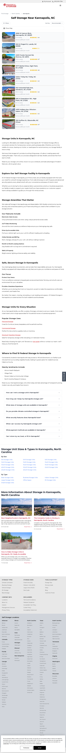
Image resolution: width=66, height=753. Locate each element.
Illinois (16, 620)
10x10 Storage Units (7, 462)
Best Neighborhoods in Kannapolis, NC (15, 518)
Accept (39, 747)
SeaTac (54, 666)
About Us (4, 602)
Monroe (29, 670)
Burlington (29, 625)
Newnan (4, 688)
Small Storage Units (7, 482)
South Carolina (56, 620)
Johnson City (55, 648)
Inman (54, 627)
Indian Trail (29, 658)
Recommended (56, 23)
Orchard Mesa (5, 646)
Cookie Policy (27, 607)
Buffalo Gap (42, 636)
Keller (41, 681)
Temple (3, 699)
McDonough (5, 686)
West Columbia (56, 638)
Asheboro (29, 623)
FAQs (46, 587)
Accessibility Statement (30, 610)
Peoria (16, 627)
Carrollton (4, 666)
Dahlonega (4, 668)
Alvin (41, 625)
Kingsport (54, 650)
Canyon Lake (43, 641)
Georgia (4, 661)
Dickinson (42, 652)
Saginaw (42, 717)
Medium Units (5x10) (29, 585)
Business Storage (7, 585)
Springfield (17, 629)
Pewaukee (54, 680)
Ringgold (4, 693)
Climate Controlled (7, 582)
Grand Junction (5, 644)
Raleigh (29, 672)
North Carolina (16, 13)
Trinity (28, 681)
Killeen (41, 683)
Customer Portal (49, 593)
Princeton (42, 706)
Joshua (41, 679)
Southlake (42, 726)
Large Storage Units (7, 480)
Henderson (29, 654)
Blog (46, 590)
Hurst (41, 674)
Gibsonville (29, 643)
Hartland (54, 678)
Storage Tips (48, 582)
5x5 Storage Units (6, 459)
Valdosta (4, 702)
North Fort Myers (6, 658)
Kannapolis (29, 661)
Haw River (29, 652)
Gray (53, 644)
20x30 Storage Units (7, 470)
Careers (4, 605)
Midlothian (42, 697)
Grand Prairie (43, 663)
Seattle (54, 668)
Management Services (8, 607)
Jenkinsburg (5, 677)
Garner (29, 641)
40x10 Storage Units (7, 467)
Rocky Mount (30, 674)
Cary (28, 627)
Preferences (26, 747)
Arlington (42, 627)
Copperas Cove (43, 645)
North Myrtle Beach (56, 634)
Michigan (17, 642)
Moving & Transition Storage (11, 335)
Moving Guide (49, 585)
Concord (17, 658)
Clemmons (29, 632)
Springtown (42, 730)
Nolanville (42, 701)
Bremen (4, 664)
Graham (29, 647)
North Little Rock (6, 634)
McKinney (42, 694)
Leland (28, 665)
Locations (4, 600)
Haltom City (42, 667)
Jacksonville (4, 627)
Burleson (42, 638)
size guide (36, 341)
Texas (41, 620)
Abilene (41, 623)
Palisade (4, 648)
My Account (47, 1)
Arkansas (4, 620)
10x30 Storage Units (51, 465)
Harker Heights (43, 670)
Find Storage (4, 13)
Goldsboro (29, 645)
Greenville (29, 650)
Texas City (42, 735)
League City (42, 690)
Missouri (17, 648)
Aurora (16, 623)
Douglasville (5, 673)
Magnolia (42, 692)
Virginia (54, 656)
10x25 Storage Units (7, 465)
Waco (3, 706)
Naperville (17, 625)
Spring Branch (43, 728)
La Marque (42, 685)
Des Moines (17, 635)
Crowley (42, 647)
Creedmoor (29, 634)
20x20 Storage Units (29, 467)
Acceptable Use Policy (30, 605)
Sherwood (4, 636)
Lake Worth (42, 688)
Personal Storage (7, 321)
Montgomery (43, 699)
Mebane (29, 667)
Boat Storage (5, 593)
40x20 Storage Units (29, 470)
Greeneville (54, 646)
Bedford (41, 632)
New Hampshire (19, 656)
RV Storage (5, 590)
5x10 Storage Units (29, 459)
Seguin (41, 723)
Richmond (54, 658)
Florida (4, 651)
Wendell (29, 685)
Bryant (3, 625)
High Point (29, 656)
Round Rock (42, 712)
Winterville (29, 692)
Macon (3, 684)
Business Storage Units (30, 477)
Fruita (3, 642)
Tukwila (54, 670)
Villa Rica (4, 704)
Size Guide (26, 590)
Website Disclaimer (29, 602)
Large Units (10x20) (29, 587)
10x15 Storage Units (29, 462)
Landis (28, 663)
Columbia (17, 650)
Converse (42, 643)
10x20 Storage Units (51, 462)
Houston (42, 672)
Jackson (4, 675)
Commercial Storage (8, 328)
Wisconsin (55, 673)
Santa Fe (42, 721)
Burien (54, 664)
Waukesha (54, 682)
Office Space (27, 480)
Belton (41, 634)
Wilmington (30, 688)
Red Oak (42, 708)
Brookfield (54, 676)
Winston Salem (30, 690)
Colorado (4, 639)
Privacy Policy (6, 610)
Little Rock (4, 629)
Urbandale (17, 637)
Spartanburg (55, 636)
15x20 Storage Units (29, 465)
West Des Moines (18, 639)
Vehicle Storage (6, 587)
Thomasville (30, 679)
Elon (28, 638)
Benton (3, 623)
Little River (54, 632)
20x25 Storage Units (51, 467)
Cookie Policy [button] (6, 743)
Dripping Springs (44, 654)
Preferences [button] (38, 743)
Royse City (42, 714)
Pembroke (17, 660)
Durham (29, 636)
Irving (41, 676)
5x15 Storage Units (51, 459)
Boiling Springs (55, 623)
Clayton (29, 629)
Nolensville (54, 653)
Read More (27, 526)
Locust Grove (5, 682)
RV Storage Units (50, 480)
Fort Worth (42, 658)
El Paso (41, 656)
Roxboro (29, 676)
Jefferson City (18, 652)
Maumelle (4, 632)
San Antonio (43, 719)
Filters (7, 23)
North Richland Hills (44, 703)
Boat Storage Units (7, 477)
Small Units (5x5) (28, 582)
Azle (41, 629)
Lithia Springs (5, 679)
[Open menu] (61, 5)
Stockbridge (4, 695)
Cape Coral (4, 654)
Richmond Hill (5, 690)
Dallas (3, 670)
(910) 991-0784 (58, 1)
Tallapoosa (4, 697)
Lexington (54, 629)
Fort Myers (4, 656)
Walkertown (30, 683)
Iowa (16, 632)
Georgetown (43, 661)
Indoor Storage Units (51, 477)
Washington (17, 645)
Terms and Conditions (30, 600)
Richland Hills (43, 710)
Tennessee (55, 641)
